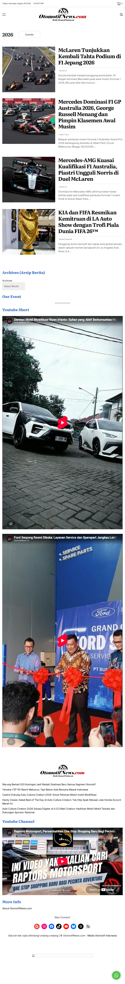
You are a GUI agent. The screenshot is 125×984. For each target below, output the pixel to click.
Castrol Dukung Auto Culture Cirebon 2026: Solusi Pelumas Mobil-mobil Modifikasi (49, 794)
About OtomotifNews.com (17, 908)
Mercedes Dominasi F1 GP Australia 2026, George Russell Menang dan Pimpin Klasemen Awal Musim (89, 114)
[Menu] (4, 14)
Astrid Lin (63, 70)
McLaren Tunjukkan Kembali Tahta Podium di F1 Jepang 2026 (89, 56)
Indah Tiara (64, 134)
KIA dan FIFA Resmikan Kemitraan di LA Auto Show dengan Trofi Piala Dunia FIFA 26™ (88, 221)
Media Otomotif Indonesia (102, 935)
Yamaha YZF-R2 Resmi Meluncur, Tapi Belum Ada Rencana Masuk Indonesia (45, 789)
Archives (7, 280)
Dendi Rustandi (65, 239)
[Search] (121, 14)
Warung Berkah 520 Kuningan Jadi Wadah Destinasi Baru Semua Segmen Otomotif (49, 784)
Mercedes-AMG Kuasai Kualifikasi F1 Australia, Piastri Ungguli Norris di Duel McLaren (88, 169)
